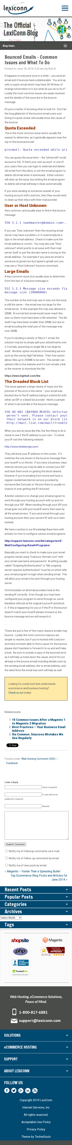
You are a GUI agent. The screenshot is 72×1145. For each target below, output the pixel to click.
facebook (7, 1090)
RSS (52, 758)
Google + (21, 1090)
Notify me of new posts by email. (28, 865)
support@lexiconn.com (40, 1020)
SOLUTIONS (36, 1036)
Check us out (15, 692)
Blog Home (8, 46)
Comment (42, 758)
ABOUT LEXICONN (36, 1071)
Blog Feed (35, 1090)
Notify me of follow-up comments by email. (34, 858)
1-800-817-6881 (33, 1012)
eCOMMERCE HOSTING (36, 1048)
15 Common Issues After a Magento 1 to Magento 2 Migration (38, 721)
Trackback (12, 763)
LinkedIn (28, 1090)
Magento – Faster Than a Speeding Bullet (33, 871)
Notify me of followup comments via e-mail (34, 851)
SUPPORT (36, 1059)
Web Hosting (28, 758)
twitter (14, 1090)
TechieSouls (43, 1136)
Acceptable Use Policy (36, 1122)
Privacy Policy (36, 1129)
